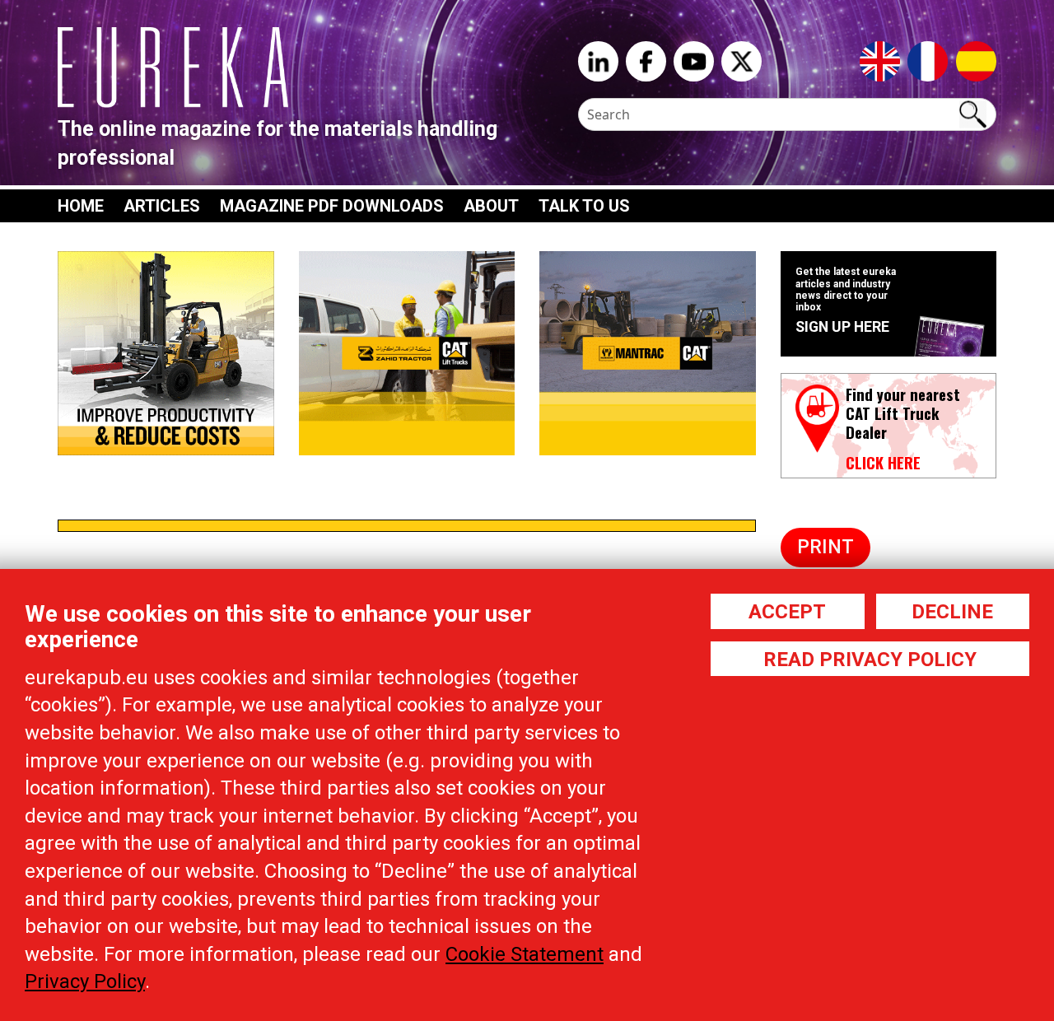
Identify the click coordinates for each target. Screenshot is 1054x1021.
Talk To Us (584, 206)
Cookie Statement (524, 954)
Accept (787, 611)
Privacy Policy (85, 981)
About (491, 206)
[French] (928, 60)
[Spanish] (976, 60)
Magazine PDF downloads (332, 206)
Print (825, 547)
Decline (952, 611)
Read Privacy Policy (870, 659)
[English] (880, 60)
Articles (162, 206)
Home (81, 206)
